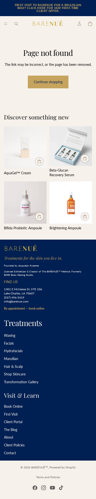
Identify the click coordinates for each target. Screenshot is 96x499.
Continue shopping (48, 82)
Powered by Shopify (62, 467)
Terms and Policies (48, 477)
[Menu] (5, 23)
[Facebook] (35, 488)
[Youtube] (52, 488)
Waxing (9, 336)
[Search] (16, 23)
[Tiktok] (61, 488)
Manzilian (11, 359)
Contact (10, 453)
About (8, 437)
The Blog (10, 430)
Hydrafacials (13, 351)
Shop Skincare (15, 374)
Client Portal (13, 422)
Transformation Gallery (21, 382)
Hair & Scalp (13, 366)
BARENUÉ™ (39, 467)
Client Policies (14, 445)
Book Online (13, 406)
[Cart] (90, 23)
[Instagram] (44, 488)
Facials (9, 343)
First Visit (11, 414)
